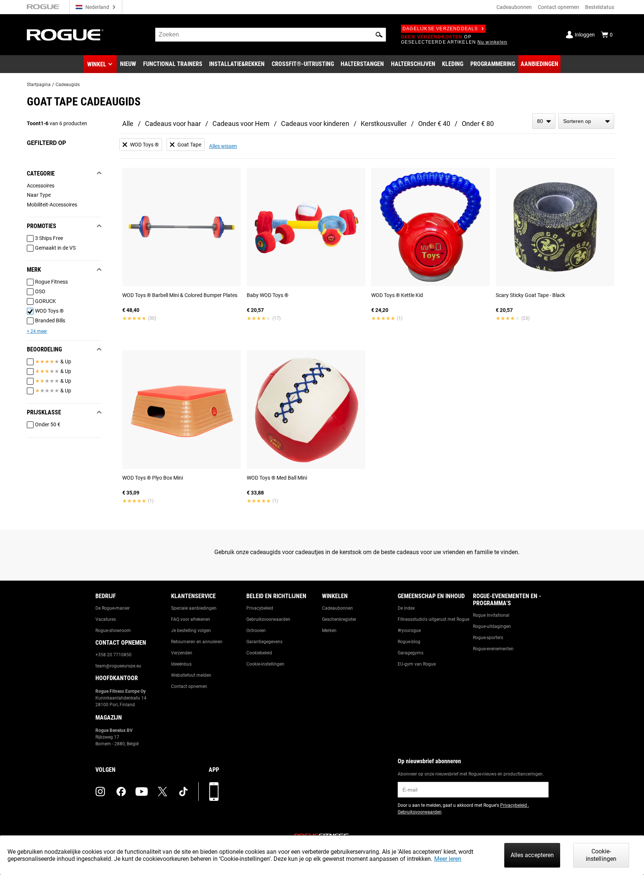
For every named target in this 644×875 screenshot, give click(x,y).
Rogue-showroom (113, 630)
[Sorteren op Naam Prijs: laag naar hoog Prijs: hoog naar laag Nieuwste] (586, 121)
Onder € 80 (478, 123)
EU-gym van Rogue (417, 664)
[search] (270, 35)
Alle (127, 123)
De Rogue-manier (112, 608)
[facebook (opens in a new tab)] (121, 791)
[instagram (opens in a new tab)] (100, 791)
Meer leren (447, 858)
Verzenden (181, 653)
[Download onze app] (214, 791)
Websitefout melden (191, 675)
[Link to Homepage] (65, 34)
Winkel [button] (96, 64)
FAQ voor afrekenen (190, 619)
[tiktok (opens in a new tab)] (183, 791)
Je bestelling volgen (191, 630)
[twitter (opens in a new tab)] (162, 791)
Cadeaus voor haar (173, 123)
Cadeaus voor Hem (240, 123)
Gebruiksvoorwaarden (268, 619)
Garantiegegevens (264, 641)
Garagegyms (410, 653)
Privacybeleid (259, 608)
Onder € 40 (434, 123)
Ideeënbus (181, 664)
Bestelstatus (599, 7)
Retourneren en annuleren (196, 641)
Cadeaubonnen (514, 7)
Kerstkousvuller (384, 123)
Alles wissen (223, 146)
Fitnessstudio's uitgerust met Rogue (433, 619)
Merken (329, 630)
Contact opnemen (558, 7)
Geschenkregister (339, 619)
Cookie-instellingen (265, 664)
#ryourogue (409, 630)
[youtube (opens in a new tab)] (141, 791)
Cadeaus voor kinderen (315, 123)
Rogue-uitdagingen (492, 626)
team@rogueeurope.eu (118, 666)
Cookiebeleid (259, 653)
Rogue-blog (409, 641)
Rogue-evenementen (493, 648)
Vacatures (105, 619)
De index (406, 608)
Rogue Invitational (491, 615)
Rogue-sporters (488, 637)
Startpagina (39, 84)
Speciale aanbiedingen (194, 608)
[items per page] (543, 121)
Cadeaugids (68, 84)
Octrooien (256, 630)
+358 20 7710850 (113, 654)
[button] (379, 35)
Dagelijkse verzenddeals (440, 28)
